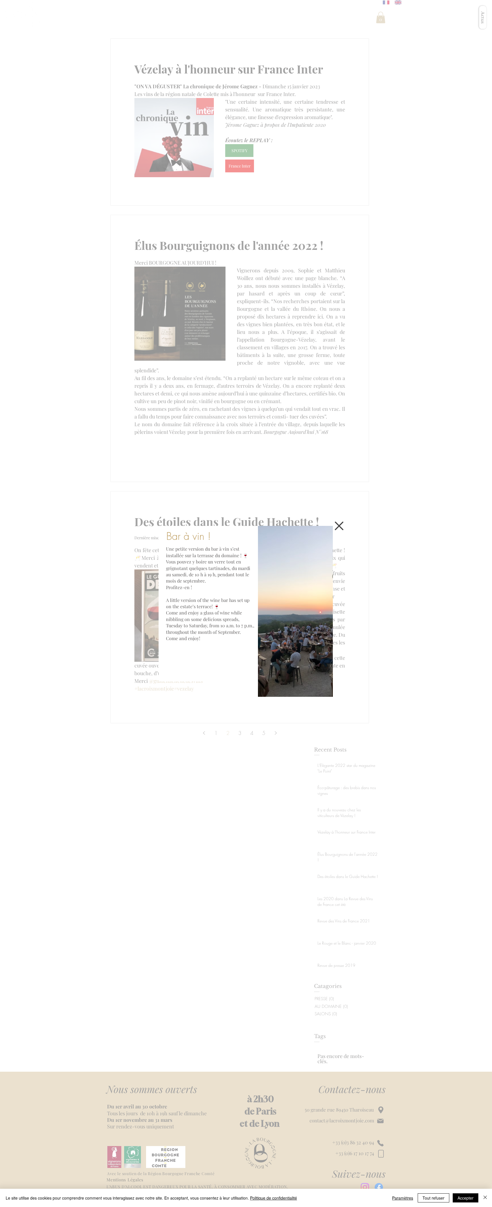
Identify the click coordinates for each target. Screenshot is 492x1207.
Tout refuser (433, 1198)
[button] (339, 526)
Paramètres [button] (402, 1198)
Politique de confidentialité (273, 1198)
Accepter (465, 1198)
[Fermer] (485, 1197)
